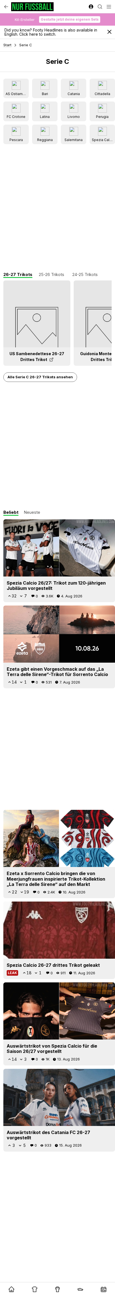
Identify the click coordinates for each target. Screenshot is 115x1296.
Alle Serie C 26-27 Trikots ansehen (40, 377)
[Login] (91, 7)
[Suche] (100, 7)
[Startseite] (32, 6)
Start (7, 45)
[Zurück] (6, 7)
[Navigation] (109, 7)
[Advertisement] (57, 208)
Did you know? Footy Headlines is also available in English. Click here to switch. (50, 32)
